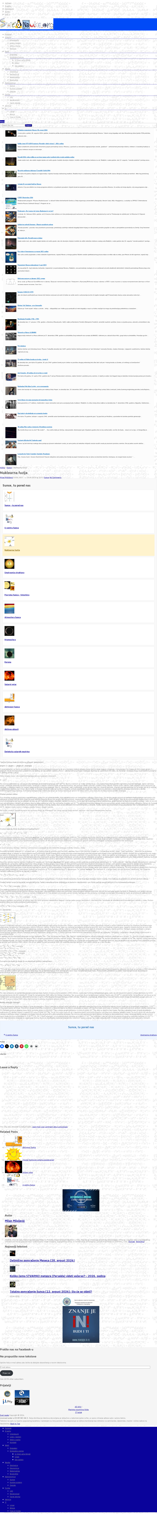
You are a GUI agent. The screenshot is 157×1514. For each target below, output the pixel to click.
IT (5, 108)
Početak (8, 34)
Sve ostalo (19, 66)
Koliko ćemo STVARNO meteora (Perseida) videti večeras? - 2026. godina (41, 143)
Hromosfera (10, 639)
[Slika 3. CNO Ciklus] (8, 989)
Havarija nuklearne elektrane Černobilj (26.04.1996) (34, 170)
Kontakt (8, 3)
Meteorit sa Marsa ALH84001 (27, 332)
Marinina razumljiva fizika (78, 1409)
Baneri (7, 12)
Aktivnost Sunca (12, 706)
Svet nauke (4, 1415)
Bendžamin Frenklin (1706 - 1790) (28, 319)
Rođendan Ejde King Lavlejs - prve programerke (33, 386)
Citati (17, 63)
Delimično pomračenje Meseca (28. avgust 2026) (33, 130)
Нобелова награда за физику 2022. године (31, 278)
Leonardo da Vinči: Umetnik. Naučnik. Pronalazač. (34, 454)
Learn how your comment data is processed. (50, 1126)
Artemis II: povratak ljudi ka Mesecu (29, 184)
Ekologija (14, 72)
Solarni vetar (11, 684)
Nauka (7, 69)
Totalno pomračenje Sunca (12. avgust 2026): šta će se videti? (51, 1291)
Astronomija (10, 83)
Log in (7, 14)
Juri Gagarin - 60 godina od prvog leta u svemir (32, 373)
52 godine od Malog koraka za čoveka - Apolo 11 (33, 359)
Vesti (7, 51)
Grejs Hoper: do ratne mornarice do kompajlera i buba (35, 400)
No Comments (55, 477)
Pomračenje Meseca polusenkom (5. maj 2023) (32, 265)
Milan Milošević (6, 477)
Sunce (12, 86)
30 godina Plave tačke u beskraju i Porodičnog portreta (35, 427)
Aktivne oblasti (12, 729)
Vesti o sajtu (15, 46)
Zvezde (13, 91)
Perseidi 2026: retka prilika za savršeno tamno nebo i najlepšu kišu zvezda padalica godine (46, 157)
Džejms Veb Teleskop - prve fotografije (30, 305)
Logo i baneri (15, 43)
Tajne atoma (15, 103)
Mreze (12, 114)
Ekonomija (14, 74)
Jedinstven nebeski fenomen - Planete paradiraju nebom (35, 224)
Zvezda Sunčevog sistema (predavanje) (38, 1159)
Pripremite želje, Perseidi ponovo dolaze (30, 238)
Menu (2, 121)
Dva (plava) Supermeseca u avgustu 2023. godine (33, 251)
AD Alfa (78, 1406)
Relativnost (14, 100)
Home (2, 467)
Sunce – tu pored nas (14, 505)
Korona (8, 662)
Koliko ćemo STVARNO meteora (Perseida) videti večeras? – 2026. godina (57, 1276)
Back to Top (15, 1423)
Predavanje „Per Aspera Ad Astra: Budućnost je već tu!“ (36, 211)
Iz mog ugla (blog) (22, 60)
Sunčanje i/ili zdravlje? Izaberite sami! (30, 440)
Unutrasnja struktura (14, 572)
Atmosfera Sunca (13, 617)
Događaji (13, 54)
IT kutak (78, 1412)
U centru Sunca (12, 527)
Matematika (15, 77)
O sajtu (8, 6)
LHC (11, 97)
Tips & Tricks (15, 117)
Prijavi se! (7, 1373)
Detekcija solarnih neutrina (17, 751)
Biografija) (140, 1241)
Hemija (8, 106)
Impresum (9, 9)
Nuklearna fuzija (12, 550)
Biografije (14, 80)
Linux (12, 111)
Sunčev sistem (16, 89)
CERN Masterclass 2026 (25, 197)
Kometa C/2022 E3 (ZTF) (26, 292)
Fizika (7, 94)
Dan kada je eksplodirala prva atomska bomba (32, 413)
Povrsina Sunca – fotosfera (17, 594)
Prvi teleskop (22, 346)
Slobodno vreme (17, 57)
